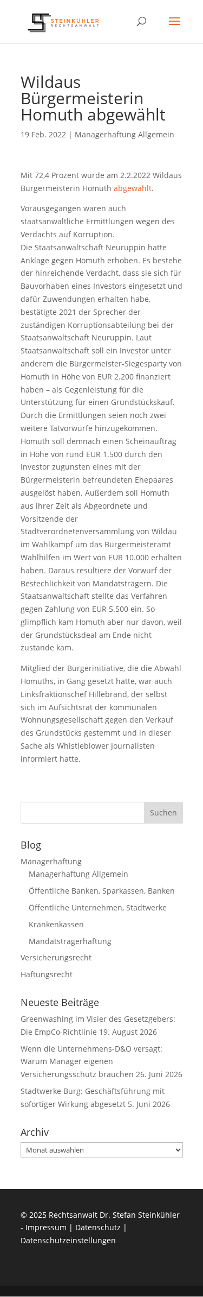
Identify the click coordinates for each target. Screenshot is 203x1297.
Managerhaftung (51, 861)
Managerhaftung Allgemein (124, 134)
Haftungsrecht (47, 974)
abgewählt (133, 188)
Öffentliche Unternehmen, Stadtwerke (98, 907)
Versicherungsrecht (56, 957)
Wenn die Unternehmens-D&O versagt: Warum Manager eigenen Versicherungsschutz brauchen (91, 1061)
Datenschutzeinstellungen (68, 1240)
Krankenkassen (56, 924)
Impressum (46, 1227)
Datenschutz (98, 1227)
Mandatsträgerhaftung (70, 941)
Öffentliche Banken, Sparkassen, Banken (102, 890)
